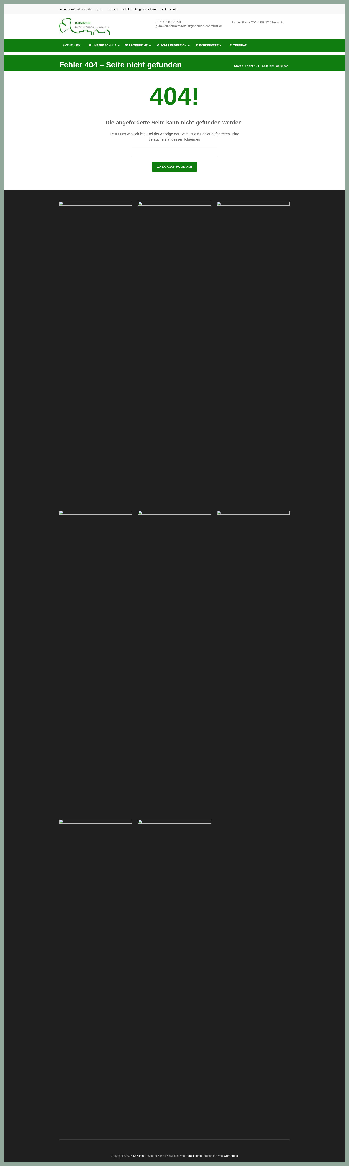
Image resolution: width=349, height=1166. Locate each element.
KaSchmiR (139, 1155)
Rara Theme (194, 1155)
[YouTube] (288, 9)
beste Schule (169, 9)
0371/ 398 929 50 (168, 22)
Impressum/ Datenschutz (75, 9)
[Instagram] (283, 9)
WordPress (231, 1155)
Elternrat (238, 45)
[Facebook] (278, 9)
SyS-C (99, 9)
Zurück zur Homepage (174, 166)
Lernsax (112, 9)
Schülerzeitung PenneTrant (139, 9)
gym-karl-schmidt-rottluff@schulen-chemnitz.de (189, 26)
